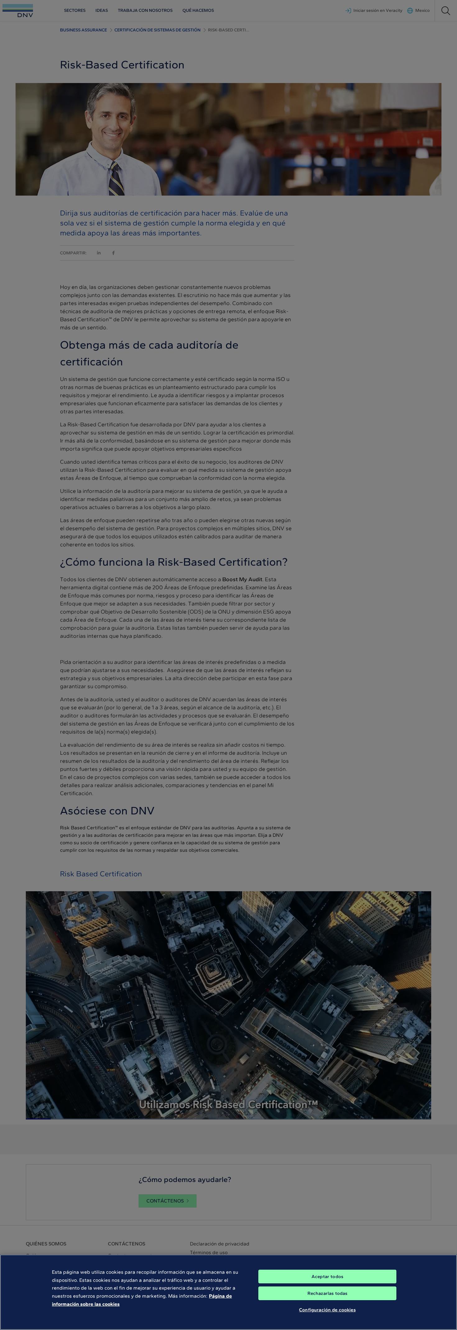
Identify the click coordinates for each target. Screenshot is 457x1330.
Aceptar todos (327, 1276)
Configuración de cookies (327, 1310)
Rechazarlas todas (327, 1293)
